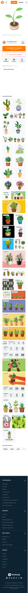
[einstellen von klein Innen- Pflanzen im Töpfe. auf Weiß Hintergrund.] (13, 374)
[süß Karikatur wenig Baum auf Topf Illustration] (19, 332)
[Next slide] (22, 581)
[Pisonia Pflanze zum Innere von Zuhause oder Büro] (13, 360)
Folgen (22, 43)
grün (18, 581)
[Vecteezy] (2, 2)
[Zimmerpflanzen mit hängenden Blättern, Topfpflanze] (10, 128)
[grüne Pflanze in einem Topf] (8, 296)
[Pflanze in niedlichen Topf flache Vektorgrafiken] (8, 237)
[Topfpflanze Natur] (18, 260)
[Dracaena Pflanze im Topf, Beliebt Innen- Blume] (6, 140)
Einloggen (21, 2)
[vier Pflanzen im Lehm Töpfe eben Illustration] (13, 524)
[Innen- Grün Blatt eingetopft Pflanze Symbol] (9, 156)
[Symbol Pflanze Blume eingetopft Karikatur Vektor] (6, 540)
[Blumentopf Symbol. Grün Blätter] (8, 178)
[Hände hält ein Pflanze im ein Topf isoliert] (13, 483)
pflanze (5, 581)
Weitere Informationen (9, 68)
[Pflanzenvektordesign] (9, 568)
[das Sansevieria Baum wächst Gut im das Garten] (9, 554)
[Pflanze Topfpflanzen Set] (8, 345)
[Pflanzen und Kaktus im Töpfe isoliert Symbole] (9, 408)
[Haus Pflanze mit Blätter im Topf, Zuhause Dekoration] (6, 104)
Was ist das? (14, 65)
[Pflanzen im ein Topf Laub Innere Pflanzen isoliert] (9, 272)
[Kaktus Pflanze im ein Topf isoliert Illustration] (13, 283)
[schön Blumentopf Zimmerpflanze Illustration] (8, 249)
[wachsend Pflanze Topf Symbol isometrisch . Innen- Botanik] (9, 118)
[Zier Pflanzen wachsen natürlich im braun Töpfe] (20, 114)
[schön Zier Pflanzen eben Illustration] (8, 397)
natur (12, 581)
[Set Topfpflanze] (18, 396)
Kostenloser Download (14, 48)
